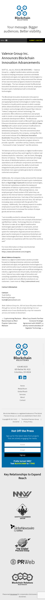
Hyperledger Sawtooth (16, 183)
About (22, 397)
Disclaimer (16, 422)
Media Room (22, 389)
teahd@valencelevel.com (11, 300)
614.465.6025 (22, 366)
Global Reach (22, 391)
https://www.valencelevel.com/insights (16, 252)
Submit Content (36, 40)
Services (22, 394)
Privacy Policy (28, 422)
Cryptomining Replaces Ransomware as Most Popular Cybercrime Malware (11, 322)
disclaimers (13, 594)
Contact (22, 400)
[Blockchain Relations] (22, 20)
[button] (2, 40)
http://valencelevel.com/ (30, 281)
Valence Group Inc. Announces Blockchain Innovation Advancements (21, 58)
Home (22, 386)
